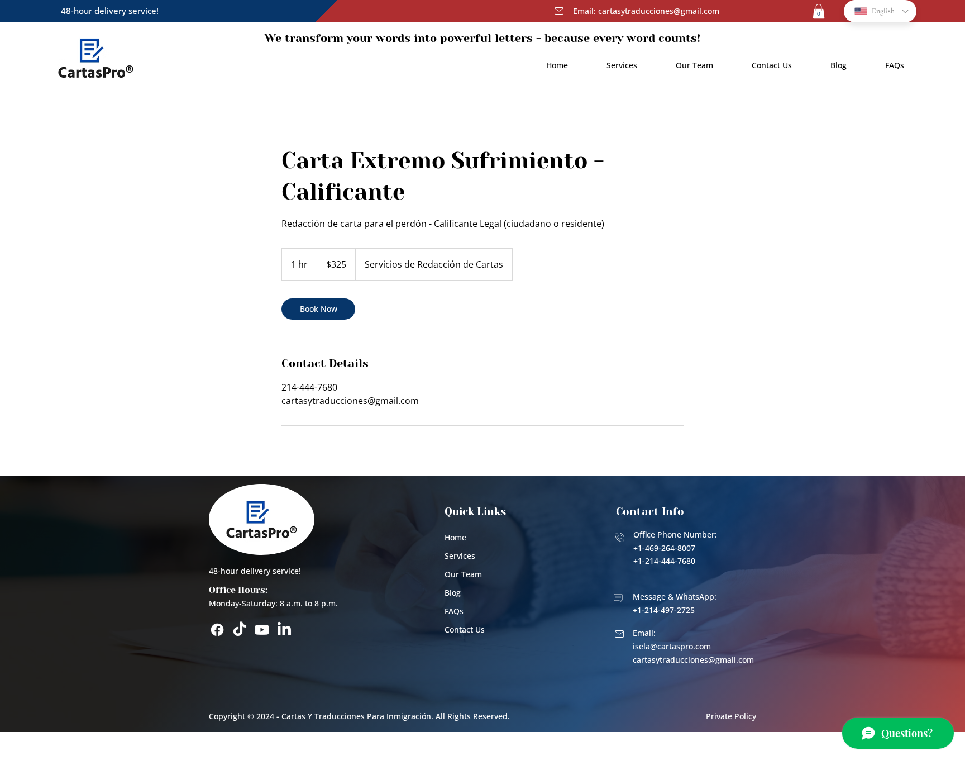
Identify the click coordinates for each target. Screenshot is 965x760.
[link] (318, 309)
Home (455, 537)
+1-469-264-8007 (664, 548)
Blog (453, 592)
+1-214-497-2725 (664, 610)
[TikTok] (239, 629)
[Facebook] (217, 629)
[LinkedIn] (284, 629)
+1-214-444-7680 (664, 560)
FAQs (454, 611)
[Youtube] (262, 629)
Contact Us (465, 629)
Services (460, 555)
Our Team (463, 574)
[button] (819, 11)
